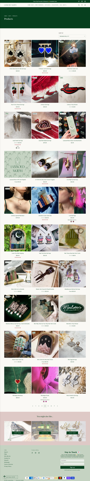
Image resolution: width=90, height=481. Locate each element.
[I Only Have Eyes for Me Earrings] (17, 53)
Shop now (17, 432)
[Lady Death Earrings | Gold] (16, 148)
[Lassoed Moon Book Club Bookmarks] (72, 125)
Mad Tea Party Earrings (45, 253)
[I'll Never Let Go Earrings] (45, 53)
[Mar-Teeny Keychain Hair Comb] (72, 237)
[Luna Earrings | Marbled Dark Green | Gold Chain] (73, 221)
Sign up (72, 467)
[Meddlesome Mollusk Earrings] (72, 273)
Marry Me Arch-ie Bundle (17, 289)
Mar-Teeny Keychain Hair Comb (72, 253)
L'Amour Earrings (45, 104)
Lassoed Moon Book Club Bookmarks (72, 140)
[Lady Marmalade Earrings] (45, 125)
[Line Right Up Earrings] (72, 164)
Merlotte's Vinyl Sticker (72, 323)
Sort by (61, 33)
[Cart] (85, 5)
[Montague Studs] (45, 380)
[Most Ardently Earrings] (72, 380)
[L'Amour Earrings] (45, 89)
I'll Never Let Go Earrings (45, 68)
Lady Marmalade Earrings (45, 140)
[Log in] (82, 5)
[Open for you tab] (4, 476)
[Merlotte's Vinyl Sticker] (72, 308)
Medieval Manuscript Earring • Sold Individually (18, 323)
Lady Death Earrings (18, 140)
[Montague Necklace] (17, 380)
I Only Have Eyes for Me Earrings (17, 68)
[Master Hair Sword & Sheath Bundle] (45, 273)
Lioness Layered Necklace (17, 215)
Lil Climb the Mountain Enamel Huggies (45, 179)
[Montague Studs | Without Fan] (46, 401)
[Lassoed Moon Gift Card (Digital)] (17, 164)
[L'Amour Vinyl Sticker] (72, 89)
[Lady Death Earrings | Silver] (19, 148)
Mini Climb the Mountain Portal (45, 359)
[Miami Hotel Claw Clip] (17, 344)
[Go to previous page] (32, 406)
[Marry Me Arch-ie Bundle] (17, 273)
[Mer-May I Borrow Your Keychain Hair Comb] (45, 308)
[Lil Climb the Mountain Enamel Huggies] (45, 164)
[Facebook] (78, 1)
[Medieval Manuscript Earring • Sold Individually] (17, 308)
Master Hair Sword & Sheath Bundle (45, 289)
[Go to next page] (57, 406)
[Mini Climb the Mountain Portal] (45, 344)
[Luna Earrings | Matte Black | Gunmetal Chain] (71, 221)
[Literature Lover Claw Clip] (45, 200)
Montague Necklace (18, 395)
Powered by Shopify (20, 480)
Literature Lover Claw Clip (45, 215)
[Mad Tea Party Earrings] (45, 237)
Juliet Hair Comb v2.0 (72, 68)
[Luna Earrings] (72, 200)
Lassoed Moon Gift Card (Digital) (18, 179)
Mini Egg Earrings (72, 359)
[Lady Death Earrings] (17, 125)
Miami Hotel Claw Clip (17, 359)
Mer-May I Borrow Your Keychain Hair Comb (45, 323)
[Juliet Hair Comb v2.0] (72, 53)
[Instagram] (82, 1)
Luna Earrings (72, 215)
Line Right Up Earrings (72, 179)
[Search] (78, 5)
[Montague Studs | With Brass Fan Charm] (44, 401)
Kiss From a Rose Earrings (17, 104)
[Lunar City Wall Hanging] (17, 237)
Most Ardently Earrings (72, 395)
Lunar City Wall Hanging (18, 253)
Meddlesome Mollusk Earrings (72, 289)
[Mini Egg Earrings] (72, 344)
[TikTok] (85, 1)
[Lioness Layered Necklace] (17, 200)
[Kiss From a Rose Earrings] (17, 89)
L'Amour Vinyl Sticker (72, 104)
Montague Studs (45, 395)
